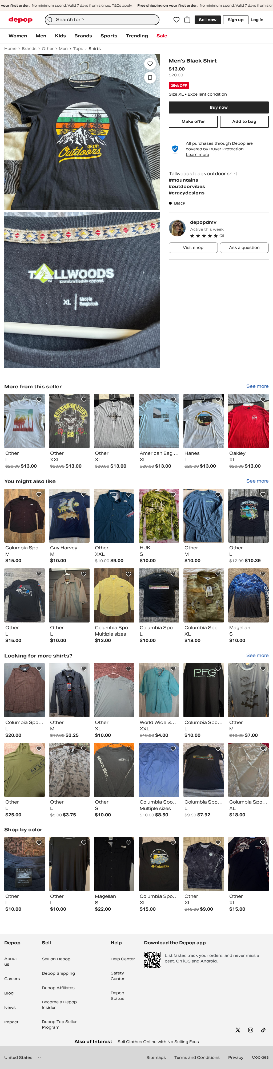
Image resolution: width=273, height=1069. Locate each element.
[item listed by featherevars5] (24, 595)
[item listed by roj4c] (248, 595)
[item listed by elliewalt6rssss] (24, 770)
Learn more (197, 154)
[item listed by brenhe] (203, 690)
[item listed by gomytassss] (159, 864)
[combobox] (102, 19)
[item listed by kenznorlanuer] (69, 516)
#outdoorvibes (187, 186)
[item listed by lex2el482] (69, 690)
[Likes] (176, 20)
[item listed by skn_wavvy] (248, 864)
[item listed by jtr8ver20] (248, 690)
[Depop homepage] (21, 20)
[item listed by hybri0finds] (69, 864)
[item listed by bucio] (24, 690)
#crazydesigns (186, 193)
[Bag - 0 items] (187, 20)
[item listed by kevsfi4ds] (248, 516)
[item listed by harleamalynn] (159, 770)
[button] (229, 235)
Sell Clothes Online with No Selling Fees (158, 1041)
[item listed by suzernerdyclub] (24, 516)
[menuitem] (17, 36)
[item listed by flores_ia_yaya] (159, 516)
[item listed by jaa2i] (159, 690)
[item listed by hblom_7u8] (114, 770)
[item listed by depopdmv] (24, 421)
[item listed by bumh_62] (203, 864)
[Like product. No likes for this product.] (150, 64)
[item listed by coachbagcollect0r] (114, 516)
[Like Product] (39, 400)
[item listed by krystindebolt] (203, 595)
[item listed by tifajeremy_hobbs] (203, 770)
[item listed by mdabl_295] (24, 864)
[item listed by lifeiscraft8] (248, 770)
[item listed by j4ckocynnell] (159, 595)
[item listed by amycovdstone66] (69, 770)
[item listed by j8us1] (114, 864)
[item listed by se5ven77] (203, 516)
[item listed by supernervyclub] (114, 595)
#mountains (183, 180)
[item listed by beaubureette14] (114, 690)
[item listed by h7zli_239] (69, 595)
